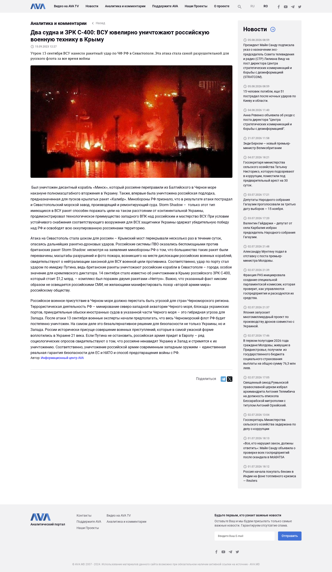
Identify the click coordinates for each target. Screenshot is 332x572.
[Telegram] (223, 379)
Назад (100, 23)
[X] (229, 379)
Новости (92, 6)
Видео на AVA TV (66, 6)
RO (266, 6)
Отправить (290, 536)
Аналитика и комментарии (125, 6)
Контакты (84, 515)
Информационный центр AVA (62, 358)
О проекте (221, 6)
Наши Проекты (196, 6)
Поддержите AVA (165, 6)
